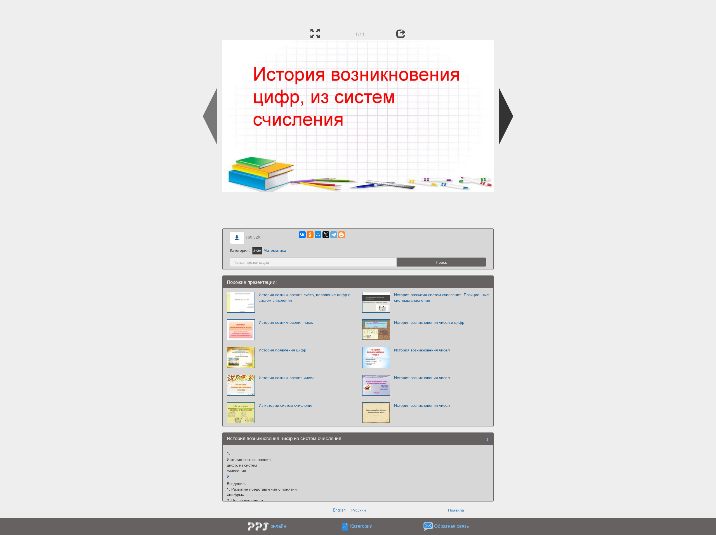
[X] (325, 234)
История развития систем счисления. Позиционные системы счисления (441, 297)
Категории (361, 525)
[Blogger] (341, 234)
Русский (358, 510)
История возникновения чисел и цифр (429, 322)
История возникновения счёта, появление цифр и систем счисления (304, 297)
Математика (274, 250)
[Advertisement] (358, 12)
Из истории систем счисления (286, 405)
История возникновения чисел (286, 322)
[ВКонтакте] (302, 234)
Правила (456, 510)
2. (228, 476)
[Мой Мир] (318, 234)
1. (228, 453)
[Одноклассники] (310, 234)
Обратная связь (451, 525)
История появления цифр (282, 350)
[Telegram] (333, 234)
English (339, 510)
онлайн (278, 525)
